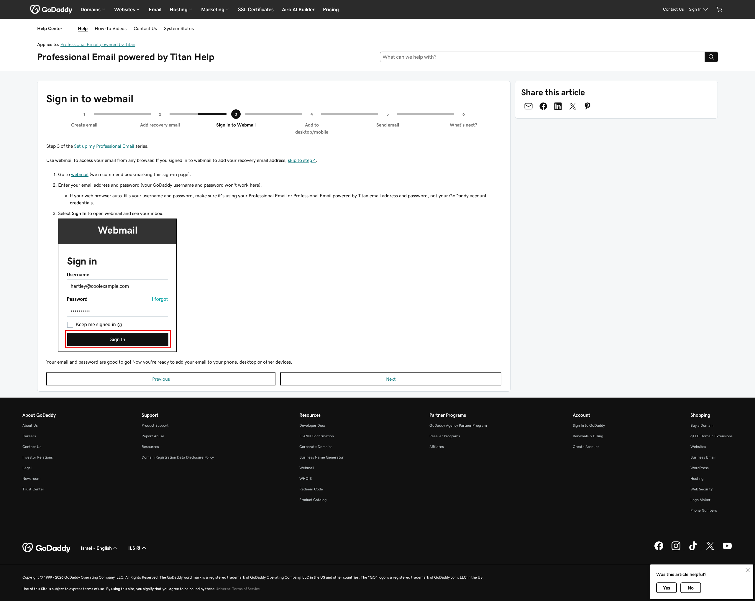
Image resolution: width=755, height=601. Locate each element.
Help (83, 28)
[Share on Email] (528, 106)
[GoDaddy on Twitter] (710, 549)
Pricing (331, 9)
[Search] (711, 57)
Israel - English (96, 548)
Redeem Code (311, 489)
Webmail (306, 468)
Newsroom (31, 478)
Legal (27, 468)
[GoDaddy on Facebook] (659, 549)
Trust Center (33, 489)
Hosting (696, 478)
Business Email (702, 457)
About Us (30, 425)
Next (391, 379)
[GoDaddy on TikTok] (693, 549)
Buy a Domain (701, 425)
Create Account (586, 447)
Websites (698, 447)
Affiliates (436, 447)
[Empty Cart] (719, 9)
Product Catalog (312, 500)
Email (155, 9)
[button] (747, 570)
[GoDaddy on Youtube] (727, 549)
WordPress (699, 468)
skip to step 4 (302, 160)
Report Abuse (153, 436)
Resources (150, 447)
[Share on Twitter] (572, 106)
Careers (29, 436)
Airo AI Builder (298, 9)
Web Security (701, 489)
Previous (161, 379)
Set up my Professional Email (104, 146)
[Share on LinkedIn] (558, 106)
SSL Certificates (256, 9)
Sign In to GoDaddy (589, 425)
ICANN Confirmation (316, 436)
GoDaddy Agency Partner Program (458, 425)
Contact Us (145, 28)
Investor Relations (37, 457)
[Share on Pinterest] (587, 106)
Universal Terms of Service (238, 589)
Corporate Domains (315, 447)
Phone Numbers (703, 510)
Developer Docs (312, 425)
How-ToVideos (111, 28)
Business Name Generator (321, 457)
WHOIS (305, 478)
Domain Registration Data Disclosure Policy (178, 457)
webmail (79, 174)
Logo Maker (700, 500)
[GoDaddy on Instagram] (676, 549)
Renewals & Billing (588, 436)
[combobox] (543, 57)
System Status (179, 28)
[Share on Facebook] (543, 106)
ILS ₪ (134, 548)
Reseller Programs (444, 436)
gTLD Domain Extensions (711, 436)
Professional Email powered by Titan (97, 44)
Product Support (155, 425)
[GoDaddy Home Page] (46, 548)
